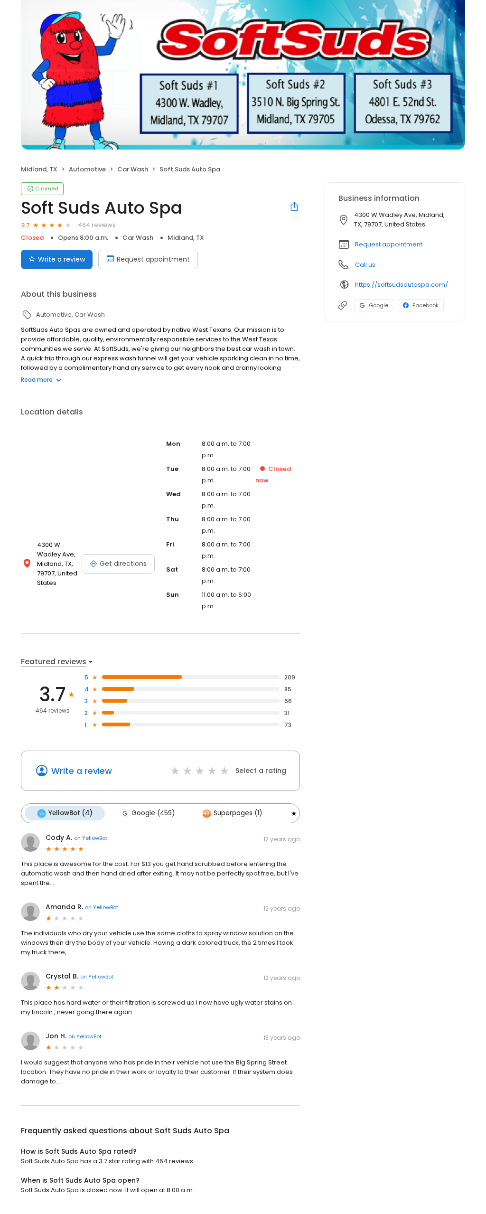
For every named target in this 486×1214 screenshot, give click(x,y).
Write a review (61, 259)
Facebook (425, 305)
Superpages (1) (238, 813)
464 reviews (97, 224)
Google (378, 305)
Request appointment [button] (388, 244)
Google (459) (153, 813)
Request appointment (153, 259)
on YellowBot (90, 838)
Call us (365, 264)
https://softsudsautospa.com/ (401, 284)
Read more (37, 380)
